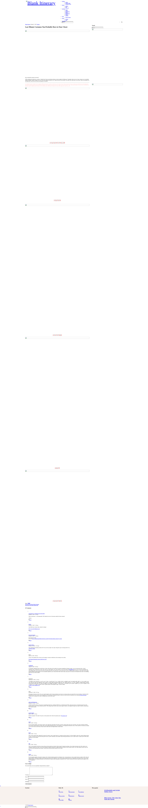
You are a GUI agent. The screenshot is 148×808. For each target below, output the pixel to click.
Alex (29, 743)
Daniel (30, 754)
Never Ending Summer (32, 604)
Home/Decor (67, 11)
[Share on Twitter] (28, 603)
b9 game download (83, 695)
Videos (66, 10)
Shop (63, 16)
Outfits (66, 2)
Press (66, 20)
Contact (66, 19)
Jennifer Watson (31, 644)
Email (26, 779)
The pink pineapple (32, 635)
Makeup (66, 6)
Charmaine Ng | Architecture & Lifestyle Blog (37, 613)
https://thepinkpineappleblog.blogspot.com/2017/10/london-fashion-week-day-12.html (47, 638)
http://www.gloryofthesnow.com (34, 628)
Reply (30, 619)
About (63, 18)
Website (26, 781)
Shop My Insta (68, 17)
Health (66, 12)
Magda (30, 624)
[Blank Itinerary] (40, 2)
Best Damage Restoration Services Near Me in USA (38, 659)
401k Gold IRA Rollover (33, 702)
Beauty (63, 5)
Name (26, 776)
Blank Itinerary (27, 24)
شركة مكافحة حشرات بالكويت (34, 685)
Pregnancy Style (68, 4)
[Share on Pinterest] (29, 603)
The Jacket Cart (64, 715)
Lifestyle (63, 8)
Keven (30, 732)
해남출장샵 (31, 665)
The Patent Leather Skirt (31, 605)
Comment (27, 774)
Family (66, 14)
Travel (66, 9)
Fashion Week (67, 3)
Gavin (30, 721)
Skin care (67, 7)
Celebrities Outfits (32, 648)
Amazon (66, 15)
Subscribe (63, 21)
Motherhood (67, 13)
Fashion (63, 1)
